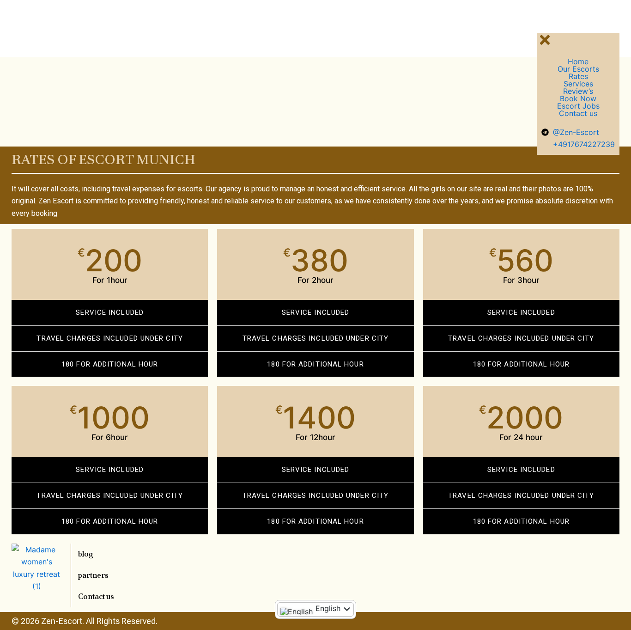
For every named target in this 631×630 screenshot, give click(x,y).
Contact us (578, 113)
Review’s (578, 91)
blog (85, 554)
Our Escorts (578, 69)
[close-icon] (545, 44)
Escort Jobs (578, 106)
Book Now (578, 98)
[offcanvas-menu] (540, 22)
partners (93, 575)
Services (578, 83)
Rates (578, 76)
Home (578, 61)
